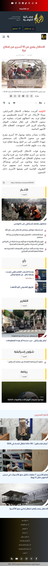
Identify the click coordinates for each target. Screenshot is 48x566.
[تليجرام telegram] (36, 3)
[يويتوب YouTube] (12, 3)
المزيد (25, 194)
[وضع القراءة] (14, 103)
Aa (40, 103)
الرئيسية (29, 55)
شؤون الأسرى (20, 55)
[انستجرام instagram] (19, 3)
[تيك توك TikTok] (25, 3)
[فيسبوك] (31, 96)
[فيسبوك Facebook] (16, 3)
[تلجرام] (19, 96)
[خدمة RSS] (12, 558)
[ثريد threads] (22, 3)
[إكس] (27, 96)
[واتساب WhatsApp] (33, 3)
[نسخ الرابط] (4, 182)
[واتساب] (15, 96)
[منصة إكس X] (29, 3)
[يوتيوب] (23, 96)
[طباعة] (11, 96)
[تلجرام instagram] (26, 558)
